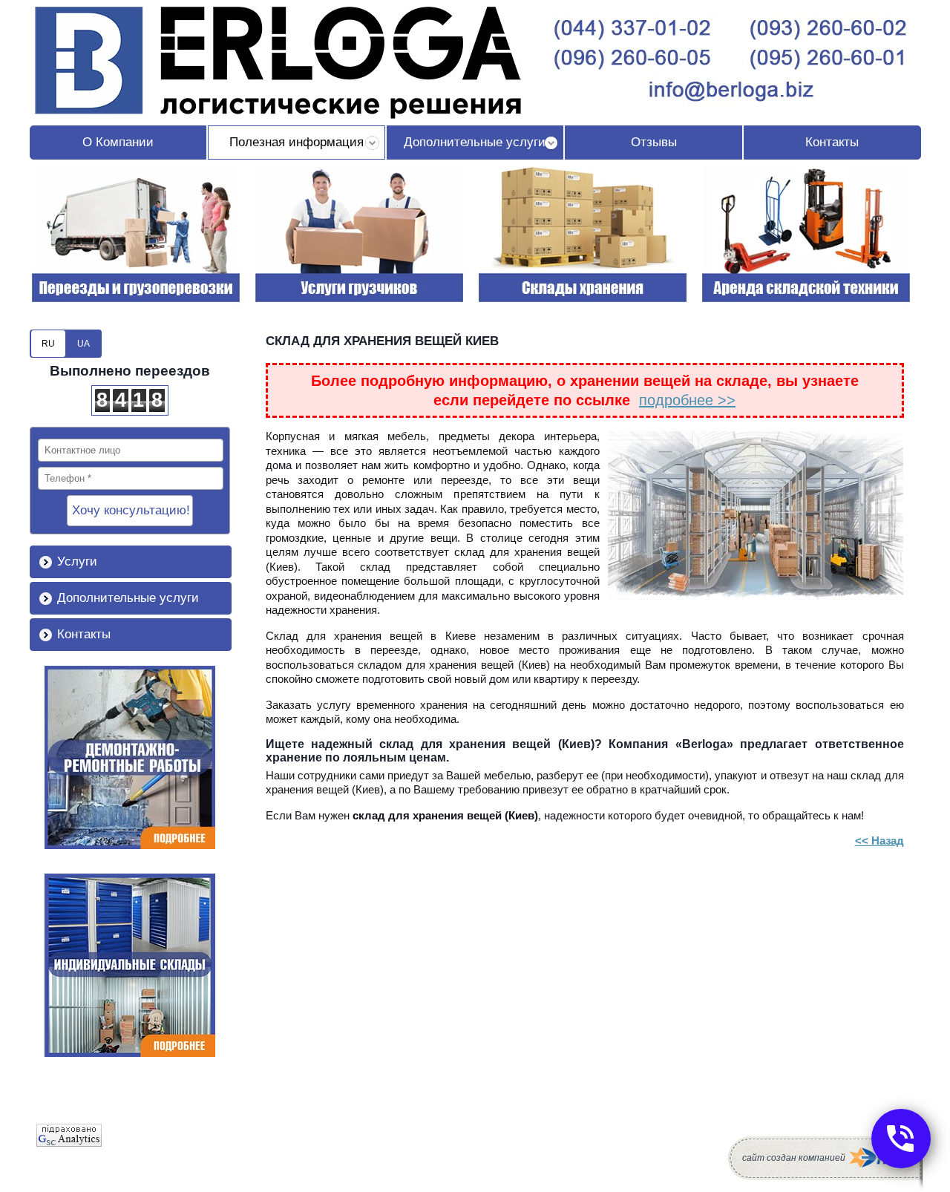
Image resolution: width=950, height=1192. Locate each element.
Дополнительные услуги (475, 142)
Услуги (77, 561)
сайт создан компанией (793, 1158)
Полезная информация (296, 142)
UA (83, 343)
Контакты (832, 142)
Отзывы (654, 142)
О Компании (118, 142)
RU (48, 343)
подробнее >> (687, 400)
